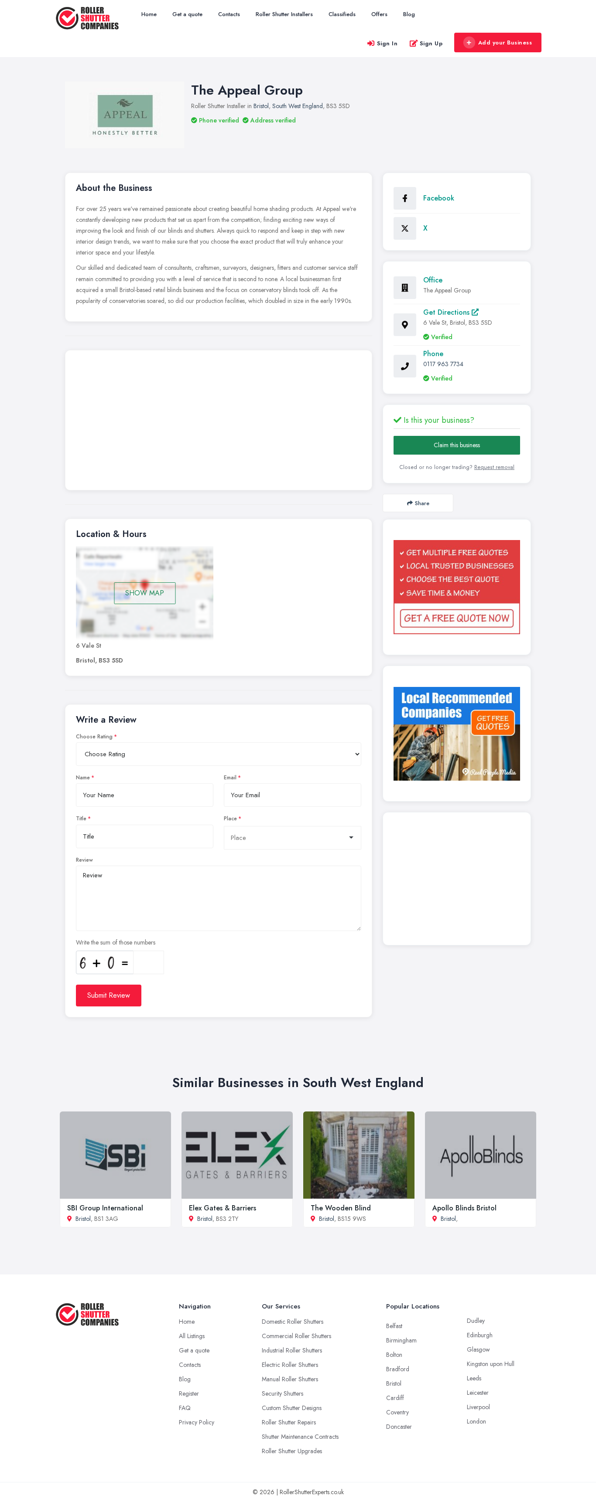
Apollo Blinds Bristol (464, 1208)
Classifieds (342, 14)
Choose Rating (94, 737)
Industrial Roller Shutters (292, 1350)
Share (422, 503)
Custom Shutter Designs (292, 1407)
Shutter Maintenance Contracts (300, 1436)
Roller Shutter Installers (284, 14)
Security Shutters (282, 1393)
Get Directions (447, 312)
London (476, 1421)
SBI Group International (105, 1208)
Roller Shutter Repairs (289, 1422)
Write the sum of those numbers (115, 942)
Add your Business (505, 42)
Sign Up (431, 43)
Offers (379, 14)
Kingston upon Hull (490, 1363)
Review (84, 860)
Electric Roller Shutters (290, 1364)
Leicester (478, 1392)
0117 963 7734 (443, 364)
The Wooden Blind (341, 1208)
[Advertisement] (218, 422)
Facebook (438, 198)
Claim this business (457, 445)
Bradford (397, 1369)
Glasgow (478, 1349)
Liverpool (478, 1407)
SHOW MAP (144, 593)
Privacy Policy (196, 1422)
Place (230, 818)
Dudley (476, 1320)
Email (230, 778)
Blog (409, 14)
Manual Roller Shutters (290, 1379)
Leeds (474, 1378)
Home (149, 14)
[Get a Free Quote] (457, 587)
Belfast (394, 1326)
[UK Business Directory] (457, 734)
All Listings (192, 1336)
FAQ (185, 1407)
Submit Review (108, 995)
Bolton (394, 1354)
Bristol (261, 106)
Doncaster (399, 1426)
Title (81, 818)
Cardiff (395, 1397)
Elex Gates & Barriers (222, 1208)
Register (189, 1393)
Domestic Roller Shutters (292, 1321)
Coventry (397, 1412)
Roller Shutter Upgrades (292, 1451)
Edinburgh (480, 1335)
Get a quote (187, 14)
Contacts (229, 14)
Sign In (387, 43)
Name (83, 778)
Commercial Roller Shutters (296, 1336)
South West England (297, 106)
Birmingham (401, 1340)
